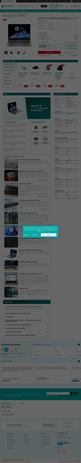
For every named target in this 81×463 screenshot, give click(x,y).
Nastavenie (26, 234)
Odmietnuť (34, 234)
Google (38, 230)
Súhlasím (49, 234)
